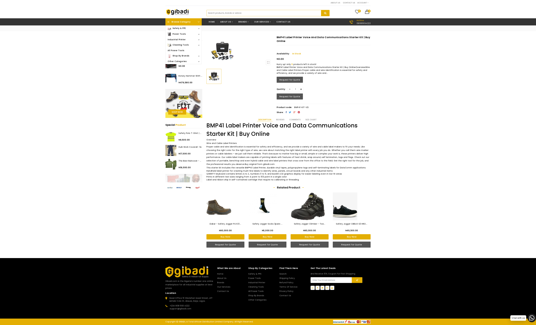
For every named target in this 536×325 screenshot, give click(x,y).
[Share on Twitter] (290, 112)
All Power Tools (256, 291)
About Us (221, 278)
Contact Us (285, 295)
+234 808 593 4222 (180, 305)
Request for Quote (289, 79)
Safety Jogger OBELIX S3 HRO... (351, 223)
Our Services (223, 286)
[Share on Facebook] (286, 112)
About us (335, 2)
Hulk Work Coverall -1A (190, 147)
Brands (220, 282)
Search (283, 273)
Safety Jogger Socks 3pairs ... (268, 223)
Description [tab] (264, 119)
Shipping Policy (287, 278)
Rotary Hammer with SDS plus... (190, 75)
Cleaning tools (256, 286)
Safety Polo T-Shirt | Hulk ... (190, 133)
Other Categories (257, 299)
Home (212, 21)
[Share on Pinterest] (299, 112)
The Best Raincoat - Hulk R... (190, 160)
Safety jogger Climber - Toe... (309, 223)
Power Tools (254, 278)
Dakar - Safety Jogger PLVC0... (225, 223)
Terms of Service (288, 286)
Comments (295, 119)
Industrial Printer (256, 282)
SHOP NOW (177, 112)
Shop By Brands (256, 295)
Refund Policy (286, 282)
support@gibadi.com (180, 308)
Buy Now (225, 236)
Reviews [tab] (280, 119)
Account (362, 2)
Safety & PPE (254, 273)
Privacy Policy (286, 291)
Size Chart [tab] (311, 119)
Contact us (349, 2)
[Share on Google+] (294, 112)
